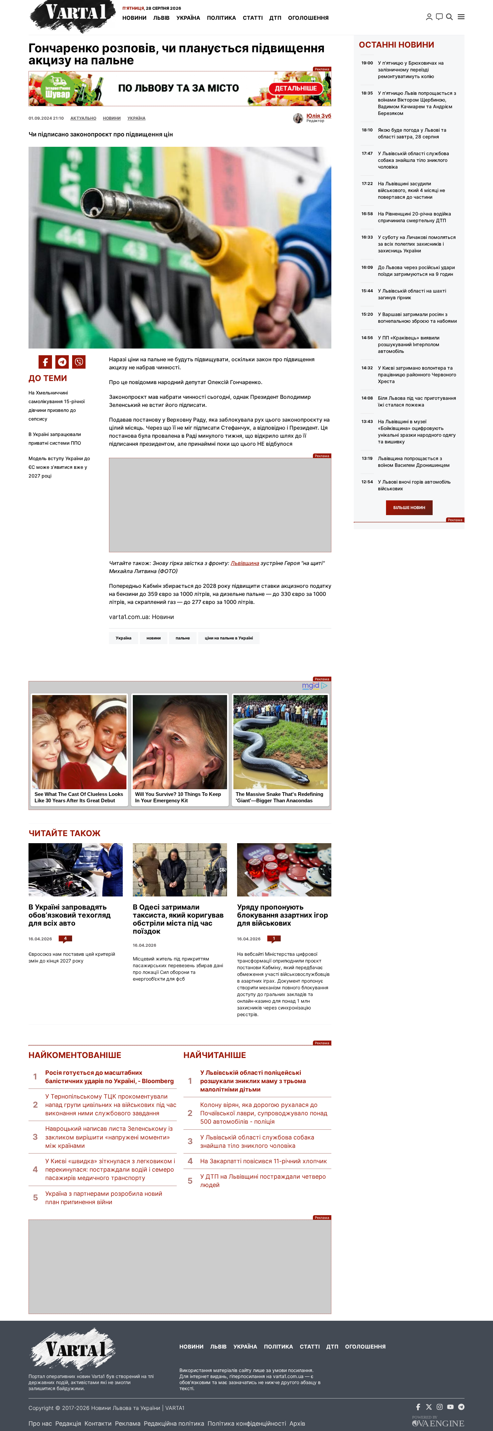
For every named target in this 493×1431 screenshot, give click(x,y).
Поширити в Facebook (45, 362)
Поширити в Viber (79, 362)
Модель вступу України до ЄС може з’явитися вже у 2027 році (59, 467)
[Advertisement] (220, 505)
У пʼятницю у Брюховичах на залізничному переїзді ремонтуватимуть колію (411, 69)
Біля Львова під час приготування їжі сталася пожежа (417, 401)
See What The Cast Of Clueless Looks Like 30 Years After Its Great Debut (79, 797)
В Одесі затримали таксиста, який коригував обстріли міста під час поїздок (178, 919)
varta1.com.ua (288, 1376)
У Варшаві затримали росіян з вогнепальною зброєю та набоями (417, 317)
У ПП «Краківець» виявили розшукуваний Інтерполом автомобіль (408, 344)
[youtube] (450, 1408)
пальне (183, 637)
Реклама (180, 89)
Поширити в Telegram (62, 362)
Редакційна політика (174, 1423)
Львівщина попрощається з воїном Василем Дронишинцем (414, 461)
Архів (297, 1423)
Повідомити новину (439, 16)
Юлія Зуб (319, 115)
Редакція (68, 1423)
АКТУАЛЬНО (83, 118)
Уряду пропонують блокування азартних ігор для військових (282, 915)
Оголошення (308, 17)
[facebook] (418, 1408)
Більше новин (409, 507)
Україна (188, 17)
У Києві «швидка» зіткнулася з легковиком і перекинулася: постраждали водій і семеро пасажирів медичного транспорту (110, 1169)
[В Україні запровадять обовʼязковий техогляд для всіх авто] (76, 869)
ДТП (275, 17)
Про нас (40, 1423)
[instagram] (439, 1408)
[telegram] (461, 1408)
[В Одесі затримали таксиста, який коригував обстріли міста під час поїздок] (180, 869)
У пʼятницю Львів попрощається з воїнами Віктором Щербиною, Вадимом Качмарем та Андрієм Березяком (417, 103)
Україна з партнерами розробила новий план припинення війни (103, 1197)
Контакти (98, 1423)
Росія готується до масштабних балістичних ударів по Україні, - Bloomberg (109, 1076)
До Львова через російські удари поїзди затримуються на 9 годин (416, 270)
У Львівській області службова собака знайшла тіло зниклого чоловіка (257, 1141)
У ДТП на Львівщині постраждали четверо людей (263, 1180)
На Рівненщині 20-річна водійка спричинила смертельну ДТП (414, 217)
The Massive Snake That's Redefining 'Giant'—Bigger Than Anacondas (279, 797)
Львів (161, 17)
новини (154, 637)
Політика (221, 17)
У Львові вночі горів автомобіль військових (414, 485)
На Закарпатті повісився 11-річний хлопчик (263, 1161)
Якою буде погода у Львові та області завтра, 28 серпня (412, 133)
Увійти (429, 16)
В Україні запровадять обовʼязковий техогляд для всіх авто (70, 915)
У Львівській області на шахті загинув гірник (412, 294)
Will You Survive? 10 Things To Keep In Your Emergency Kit (178, 797)
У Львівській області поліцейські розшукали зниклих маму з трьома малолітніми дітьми (253, 1081)
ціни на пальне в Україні (229, 637)
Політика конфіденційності (247, 1423)
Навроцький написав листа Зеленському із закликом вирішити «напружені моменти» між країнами (109, 1137)
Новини (134, 17)
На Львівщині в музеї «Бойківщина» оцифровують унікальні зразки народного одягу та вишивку (417, 431)
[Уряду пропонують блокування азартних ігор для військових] (284, 869)
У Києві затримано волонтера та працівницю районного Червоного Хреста (417, 374)
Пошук (449, 16)
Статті (253, 17)
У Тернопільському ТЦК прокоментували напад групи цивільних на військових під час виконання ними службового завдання (110, 1105)
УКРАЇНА (136, 118)
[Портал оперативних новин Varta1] (72, 17)
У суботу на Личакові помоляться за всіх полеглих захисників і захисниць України (417, 243)
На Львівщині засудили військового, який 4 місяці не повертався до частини (411, 190)
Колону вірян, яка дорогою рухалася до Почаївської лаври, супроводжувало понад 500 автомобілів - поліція (263, 1113)
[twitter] (429, 1408)
